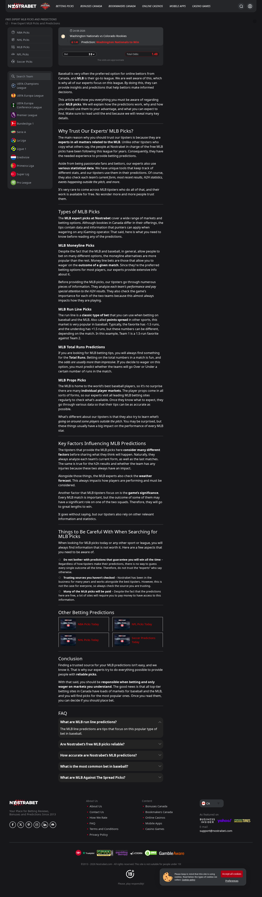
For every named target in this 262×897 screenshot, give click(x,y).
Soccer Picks (24, 61)
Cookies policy (188, 879)
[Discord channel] (53, 824)
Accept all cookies (231, 874)
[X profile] (20, 824)
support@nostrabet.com (216, 831)
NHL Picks (23, 40)
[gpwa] (105, 853)
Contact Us (97, 812)
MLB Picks (23, 47)
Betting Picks (65, 6)
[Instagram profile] (37, 824)
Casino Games (201, 6)
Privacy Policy (99, 834)
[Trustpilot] (88, 853)
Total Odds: (133, 54)
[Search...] (241, 6)
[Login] (250, 6)
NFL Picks (23, 54)
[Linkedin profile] (45, 824)
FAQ (92, 823)
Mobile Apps (178, 6)
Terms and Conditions (104, 829)
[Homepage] (6, 23)
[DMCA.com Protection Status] (151, 853)
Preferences (231, 880)
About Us (96, 806)
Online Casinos (152, 6)
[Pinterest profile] (29, 824)
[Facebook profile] (12, 824)
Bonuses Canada (91, 6)
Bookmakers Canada (122, 6)
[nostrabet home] (23, 802)
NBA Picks (23, 32)
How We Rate (98, 817)
